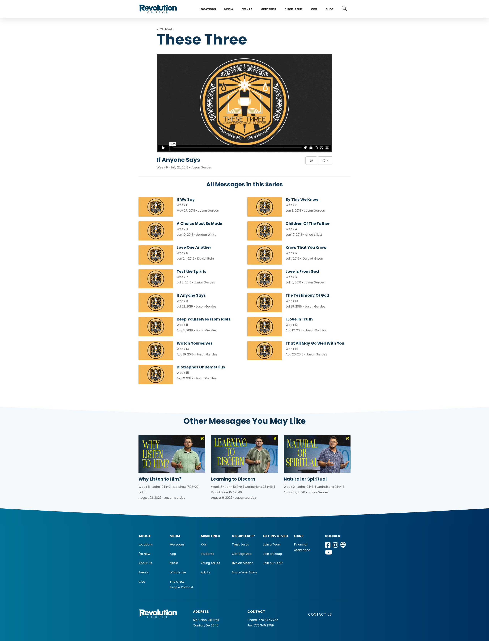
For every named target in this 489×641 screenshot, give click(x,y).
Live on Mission (242, 563)
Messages (177, 544)
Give (314, 9)
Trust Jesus (240, 544)
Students (207, 554)
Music (174, 563)
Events (246, 9)
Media (228, 9)
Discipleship (293, 9)
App (173, 554)
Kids (204, 544)
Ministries (268, 9)
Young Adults (210, 563)
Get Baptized (242, 554)
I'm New (144, 554)
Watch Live (178, 572)
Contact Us (320, 614)
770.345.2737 (268, 620)
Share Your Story (244, 572)
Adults (205, 572)
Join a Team (272, 544)
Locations (207, 9)
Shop (330, 9)
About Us (145, 563)
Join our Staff (273, 563)
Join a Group (272, 554)
